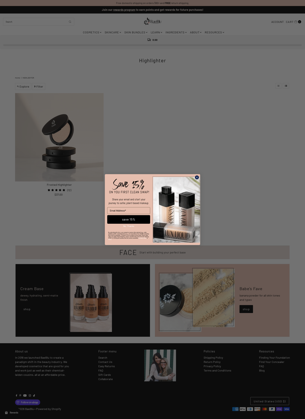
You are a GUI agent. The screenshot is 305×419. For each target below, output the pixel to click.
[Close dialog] (197, 177)
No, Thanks (128, 226)
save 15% (128, 219)
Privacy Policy (142, 238)
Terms (110, 239)
